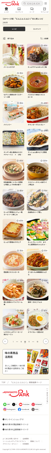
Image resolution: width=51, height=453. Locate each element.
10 (25, 342)
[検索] (24, 3)
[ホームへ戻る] (10, 3)
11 (29, 342)
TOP (3, 382)
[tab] (37, 29)
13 (37, 342)
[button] (32, 3)
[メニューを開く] (45, 3)
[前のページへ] (5, 341)
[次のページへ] (45, 341)
